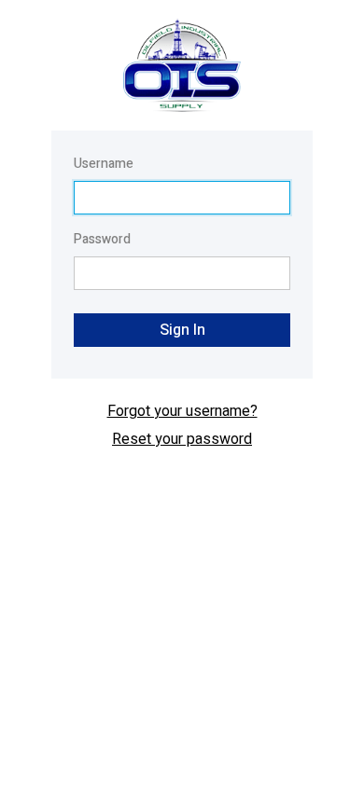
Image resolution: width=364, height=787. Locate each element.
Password (102, 239)
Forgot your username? (182, 411)
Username (103, 163)
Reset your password (182, 439)
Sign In (182, 330)
